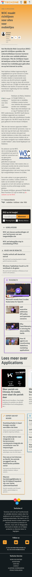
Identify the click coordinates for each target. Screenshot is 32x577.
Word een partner (16, 559)
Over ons (16, 564)
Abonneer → (23, 217)
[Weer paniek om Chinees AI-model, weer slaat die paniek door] (13, 378)
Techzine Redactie (9, 200)
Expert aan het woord (12, 417)
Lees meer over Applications (14, 360)
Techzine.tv (13, 280)
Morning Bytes (10, 221)
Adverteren (16, 562)
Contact (16, 566)
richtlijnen (16, 202)
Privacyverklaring (16, 570)
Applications (10, 9)
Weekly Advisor (24, 221)
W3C (25, 202)
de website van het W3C (13, 193)
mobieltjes (9, 202)
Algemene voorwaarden (16, 568)
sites (21, 202)
